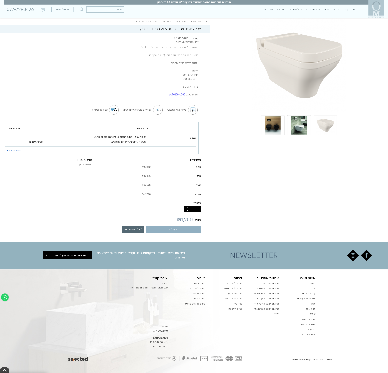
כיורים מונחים (198, 293)
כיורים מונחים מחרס (195, 303)
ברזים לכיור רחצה (233, 288)
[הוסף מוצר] (187, 207)
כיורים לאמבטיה (197, 288)
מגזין (313, 303)
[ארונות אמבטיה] (376, 9)
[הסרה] (187, 210)
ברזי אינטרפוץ (235, 293)
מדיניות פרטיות (308, 319)
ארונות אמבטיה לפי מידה (266, 303)
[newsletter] (366, 255)
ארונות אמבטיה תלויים (267, 288)
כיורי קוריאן (199, 283)
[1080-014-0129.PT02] (299, 65)
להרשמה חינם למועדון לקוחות (70, 255)
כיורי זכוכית (199, 298)
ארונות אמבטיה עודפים (267, 298)
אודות (280, 9)
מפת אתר (311, 309)
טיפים (313, 314)
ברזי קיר (238, 303)
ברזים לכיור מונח (233, 298)
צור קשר (268, 9)
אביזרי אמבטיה (308, 334)
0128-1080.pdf (177, 94)
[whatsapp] (5, 297)
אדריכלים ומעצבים (306, 298)
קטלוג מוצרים (341, 9)
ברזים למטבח (235, 309)
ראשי (313, 283)
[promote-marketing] (78, 358)
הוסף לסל (173, 229)
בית (355, 9)
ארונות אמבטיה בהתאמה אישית (266, 311)
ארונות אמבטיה (319, 9)
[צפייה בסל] (43, 9)
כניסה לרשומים (62, 9)
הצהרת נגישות (308, 324)
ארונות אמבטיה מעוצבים (266, 293)
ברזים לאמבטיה (297, 9)
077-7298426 (20, 9)
